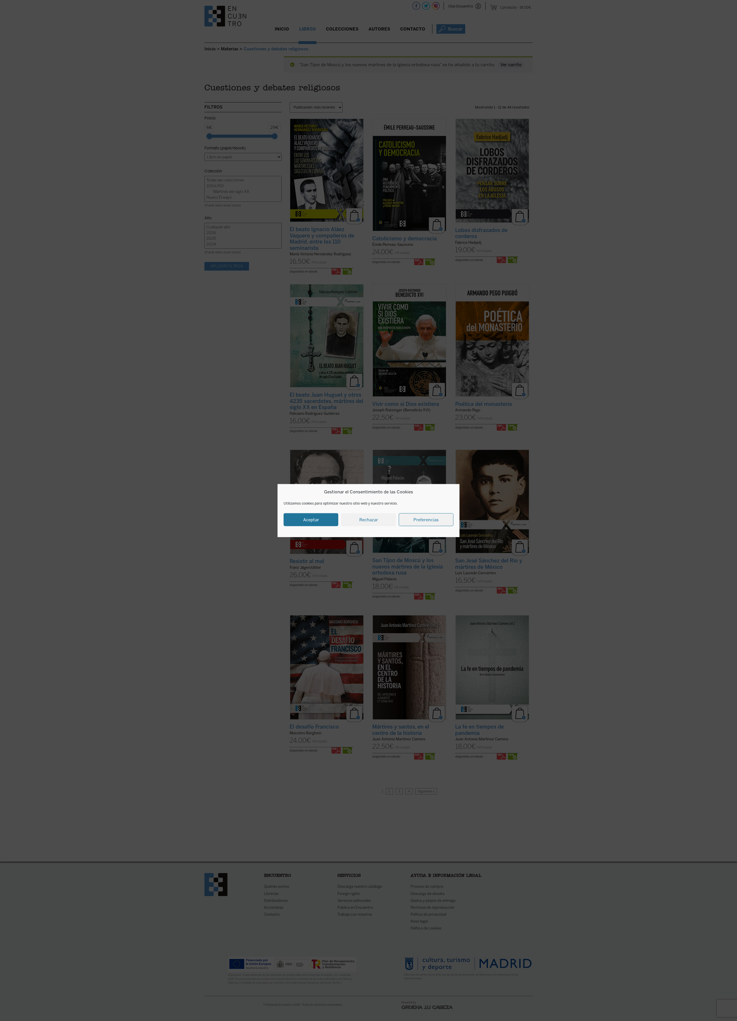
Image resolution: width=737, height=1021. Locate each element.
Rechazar (368, 519)
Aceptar (311, 519)
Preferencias (426, 519)
